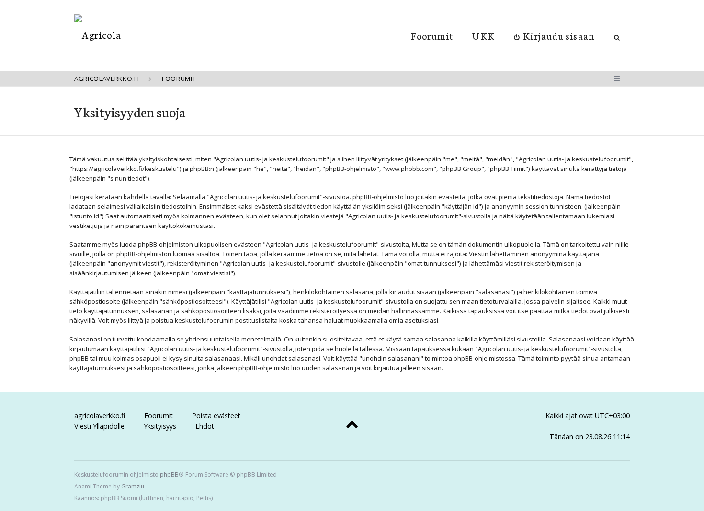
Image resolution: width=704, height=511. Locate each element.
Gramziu (132, 486)
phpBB (169, 474)
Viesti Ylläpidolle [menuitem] (99, 426)
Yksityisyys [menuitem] (160, 426)
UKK (483, 35)
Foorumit (432, 35)
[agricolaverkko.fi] (97, 34)
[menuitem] (554, 35)
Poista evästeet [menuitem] (216, 415)
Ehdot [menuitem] (204, 426)
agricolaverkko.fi (99, 415)
